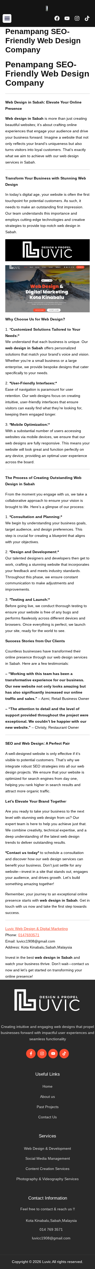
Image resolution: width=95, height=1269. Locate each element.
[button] (7, 18)
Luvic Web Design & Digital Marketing (36, 929)
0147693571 (28, 935)
